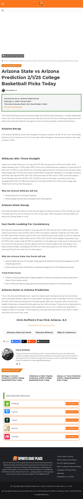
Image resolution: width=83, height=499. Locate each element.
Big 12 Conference (67, 332)
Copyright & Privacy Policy (66, 470)
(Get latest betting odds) (13, 107)
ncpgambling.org (41, 494)
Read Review (72, 404)
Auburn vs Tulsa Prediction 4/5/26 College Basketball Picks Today (69, 378)
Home (5, 61)
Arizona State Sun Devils (19, 332)
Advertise (60, 473)
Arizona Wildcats (45, 332)
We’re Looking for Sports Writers (69, 466)
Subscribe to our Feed (65, 477)
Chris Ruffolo (10, 90)
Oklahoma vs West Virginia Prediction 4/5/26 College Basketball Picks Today (41, 378)
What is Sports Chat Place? (67, 460)
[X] (19, 364)
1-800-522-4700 (75, 491)
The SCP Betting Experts (66, 463)
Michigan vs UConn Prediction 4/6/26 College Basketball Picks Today (13, 378)
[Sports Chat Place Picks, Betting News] (41, 4)
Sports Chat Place (47, 486)
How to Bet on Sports (65, 456)
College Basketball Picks (17, 61)
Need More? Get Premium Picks (41, 325)
